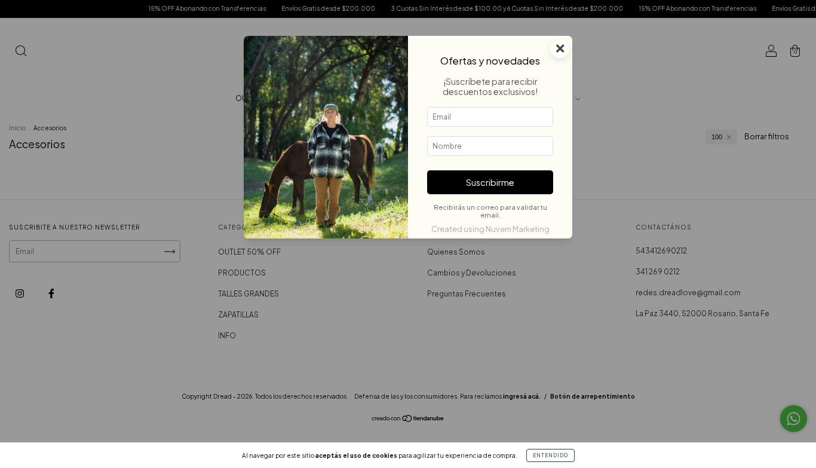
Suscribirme (490, 182)
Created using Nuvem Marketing (490, 229)
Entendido (550, 455)
